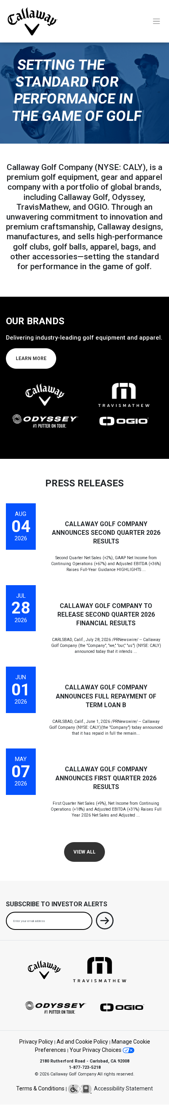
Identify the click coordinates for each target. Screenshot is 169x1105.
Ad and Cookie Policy (82, 1041)
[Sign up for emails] (105, 922)
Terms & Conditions (40, 1088)
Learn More (31, 358)
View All (84, 852)
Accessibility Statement (122, 1088)
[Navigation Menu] (157, 21)
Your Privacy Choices (96, 1050)
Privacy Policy (36, 1041)
